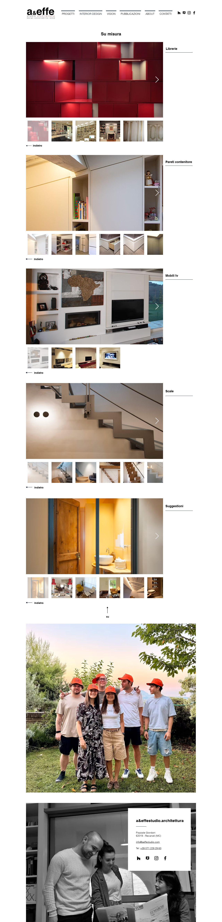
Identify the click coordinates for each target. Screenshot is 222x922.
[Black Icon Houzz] (179, 13)
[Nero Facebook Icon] (194, 13)
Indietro (37, 145)
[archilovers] (184, 13)
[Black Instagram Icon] (189, 13)
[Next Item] (157, 79)
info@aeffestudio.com (148, 842)
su (107, 616)
